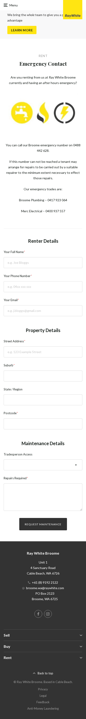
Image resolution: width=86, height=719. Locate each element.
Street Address (14, 341)
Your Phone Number (17, 276)
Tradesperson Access (18, 454)
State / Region (13, 389)
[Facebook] (38, 614)
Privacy (43, 689)
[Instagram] (48, 614)
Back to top (45, 673)
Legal (43, 695)
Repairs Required (15, 478)
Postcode (10, 413)
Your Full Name (14, 252)
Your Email (11, 300)
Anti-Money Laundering (43, 708)
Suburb (8, 365)
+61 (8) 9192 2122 (45, 582)
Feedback (43, 702)
